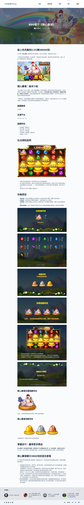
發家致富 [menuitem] (49, 4)
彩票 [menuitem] (60, 4)
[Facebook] (4, 502)
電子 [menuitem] (69, 4)
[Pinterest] (10, 502)
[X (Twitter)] (6, 502)
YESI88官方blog (10, 4)
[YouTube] (12, 502)
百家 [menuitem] (39, 4)
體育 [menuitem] (78, 4)
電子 (49, 28)
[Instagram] (8, 502)
